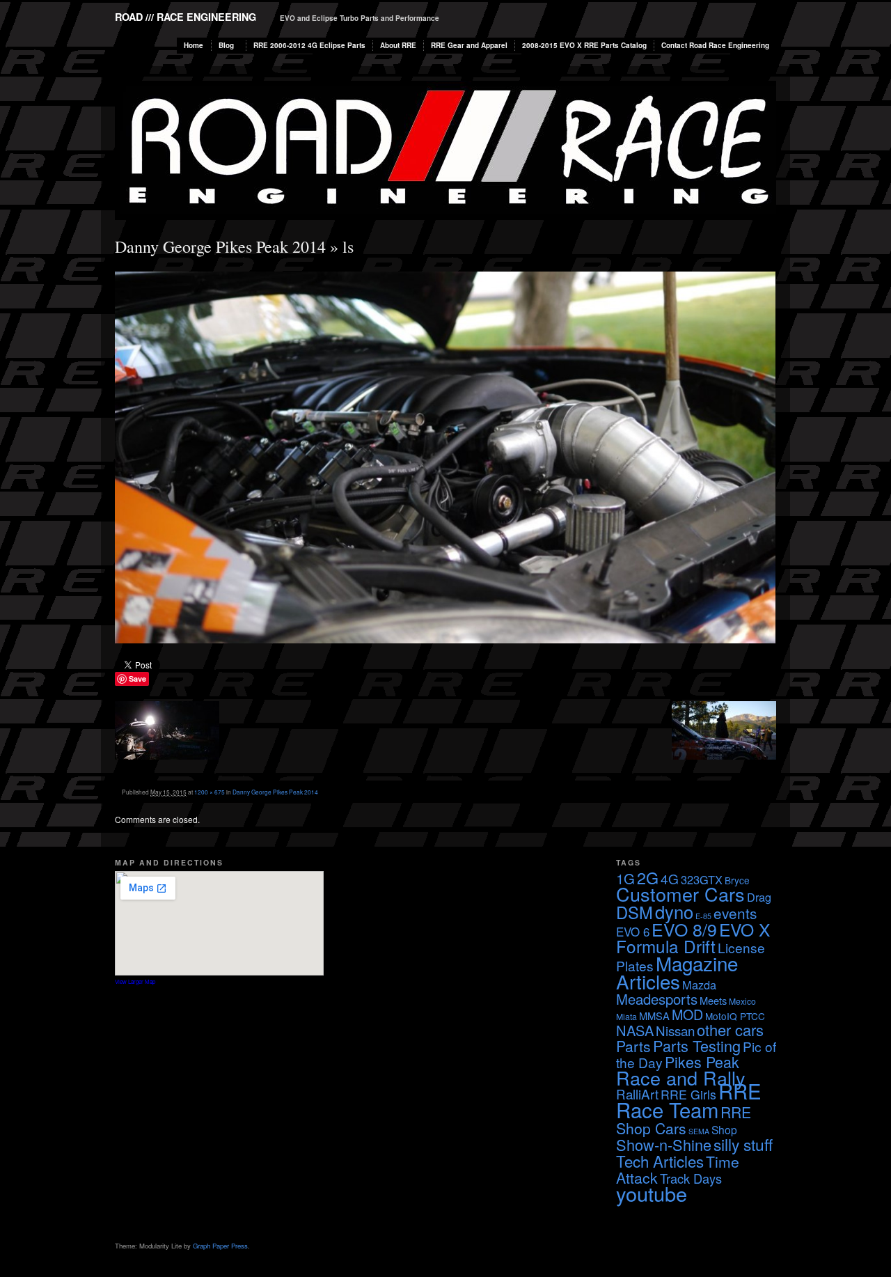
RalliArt (637, 1093)
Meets (713, 1000)
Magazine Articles (677, 972)
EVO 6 (632, 931)
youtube (651, 1193)
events (735, 912)
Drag (759, 896)
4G (670, 878)
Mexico (742, 1001)
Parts (633, 1045)
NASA (635, 1030)
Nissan (675, 1030)
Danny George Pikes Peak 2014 (220, 246)
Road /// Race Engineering (185, 17)
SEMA (698, 1131)
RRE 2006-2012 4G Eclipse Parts (309, 45)
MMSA (654, 1015)
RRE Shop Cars (683, 1120)
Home (193, 45)
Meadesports (656, 999)
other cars (730, 1029)
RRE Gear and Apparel (469, 45)
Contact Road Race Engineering (715, 45)
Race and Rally (681, 1077)
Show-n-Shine (663, 1144)
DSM (634, 912)
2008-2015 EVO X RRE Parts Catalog (584, 45)
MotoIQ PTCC (735, 1016)
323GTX (702, 879)
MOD (687, 1014)
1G (625, 878)
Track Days (691, 1178)
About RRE (398, 45)
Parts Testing (697, 1045)
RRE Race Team (689, 1100)
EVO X (744, 929)
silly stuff (743, 1144)
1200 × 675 (209, 792)
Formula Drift (666, 946)
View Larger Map (135, 981)
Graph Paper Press (220, 1246)
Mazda (699, 984)
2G (648, 877)
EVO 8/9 (684, 928)
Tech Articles (660, 1161)
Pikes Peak (702, 1061)
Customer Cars (680, 893)
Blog (226, 45)
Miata (626, 1016)
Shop (724, 1129)
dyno (674, 911)
